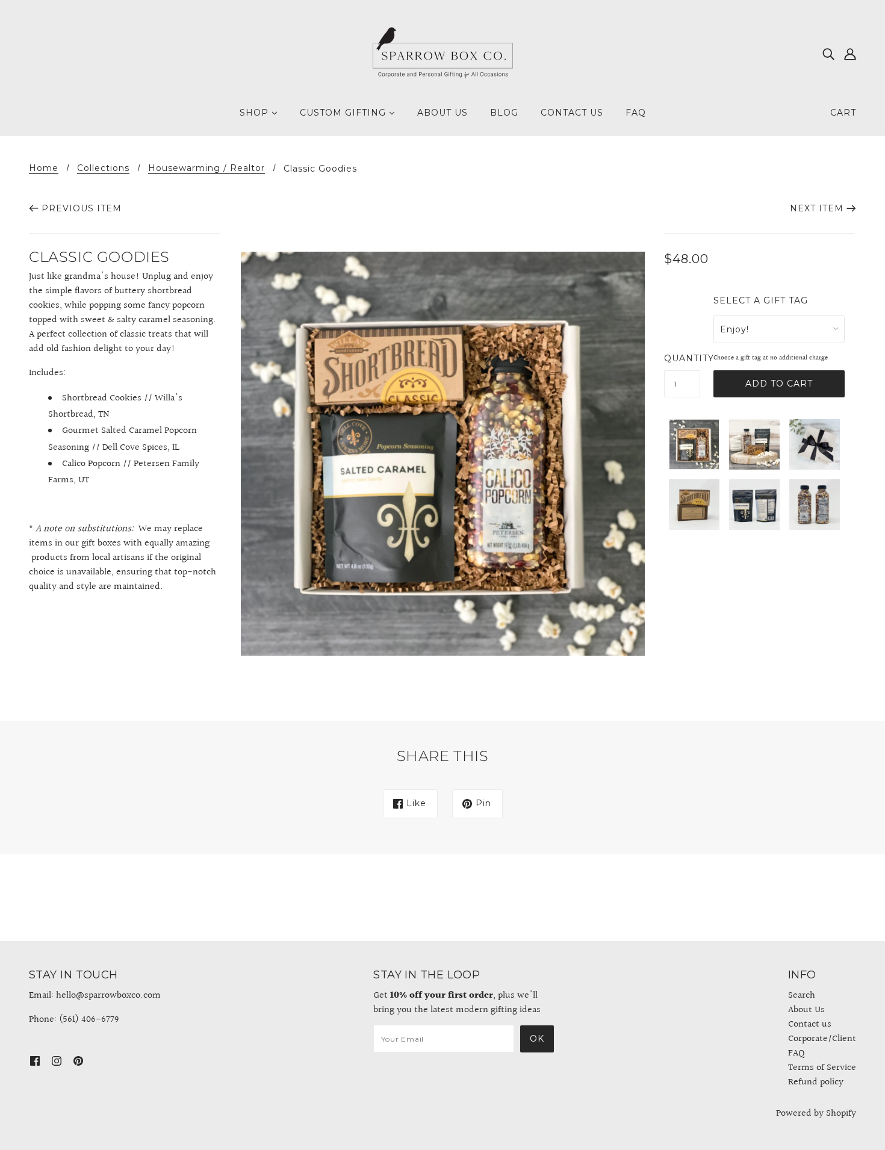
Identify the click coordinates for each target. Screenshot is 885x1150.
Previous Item (82, 208)
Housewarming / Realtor (206, 168)
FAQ (796, 1053)
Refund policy (815, 1082)
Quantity (682, 358)
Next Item (816, 208)
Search (801, 995)
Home (43, 168)
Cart (843, 112)
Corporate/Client (822, 1038)
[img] (828, 54)
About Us (806, 1010)
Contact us (809, 1024)
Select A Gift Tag (760, 301)
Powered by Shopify (816, 1113)
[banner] (442, 53)
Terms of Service (822, 1067)
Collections (103, 168)
